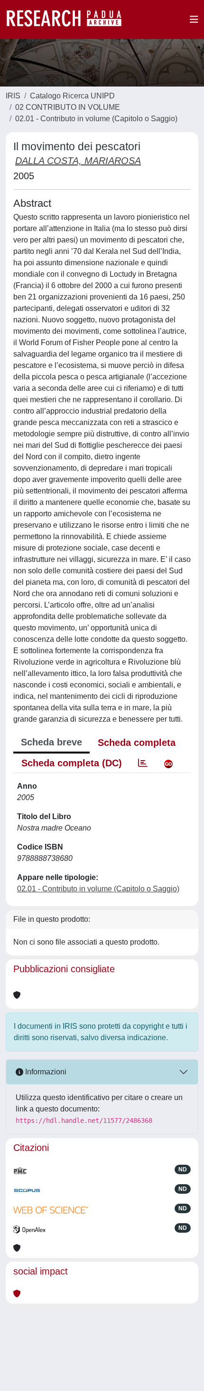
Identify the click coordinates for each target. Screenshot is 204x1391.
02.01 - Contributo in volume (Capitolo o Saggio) (96, 119)
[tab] (143, 763)
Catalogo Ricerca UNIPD (72, 96)
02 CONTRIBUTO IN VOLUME (67, 107)
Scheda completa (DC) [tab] (71, 763)
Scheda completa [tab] (137, 742)
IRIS (13, 96)
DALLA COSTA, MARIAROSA (78, 160)
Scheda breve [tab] (51, 742)
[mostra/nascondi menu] (194, 19)
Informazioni (44, 1072)
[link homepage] (69, 19)
